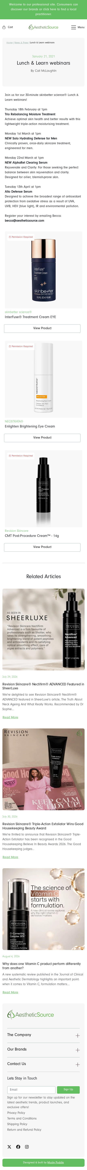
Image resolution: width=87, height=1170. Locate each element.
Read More (10, 717)
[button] (71, 27)
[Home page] (43, 27)
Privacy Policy (16, 1113)
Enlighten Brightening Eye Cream (30, 427)
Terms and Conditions (22, 1118)
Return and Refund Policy (24, 1130)
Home (9, 43)
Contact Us (16, 1064)
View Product (42, 328)
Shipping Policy (17, 1124)
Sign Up (68, 1089)
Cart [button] (10, 27)
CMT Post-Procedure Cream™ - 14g (32, 536)
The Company (19, 1035)
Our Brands (17, 1050)
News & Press (21, 43)
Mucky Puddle (55, 1163)
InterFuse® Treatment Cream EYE (30, 317)
